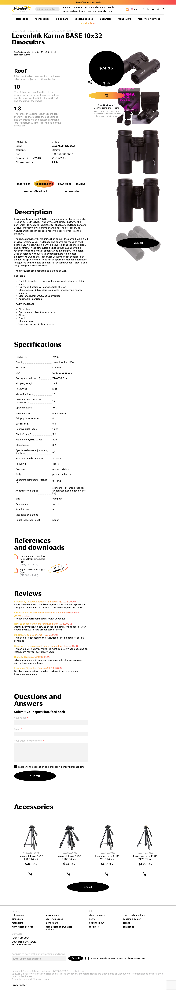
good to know (98, 7)
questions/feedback (35, 191)
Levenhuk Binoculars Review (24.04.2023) (38, 668)
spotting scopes (84, 18)
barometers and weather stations (59, 928)
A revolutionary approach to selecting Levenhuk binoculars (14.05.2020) (46, 614)
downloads (64, 183)
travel (55, 504)
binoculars (62, 18)
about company (97, 915)
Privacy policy (19, 985)
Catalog (23, 31)
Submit (76, 958)
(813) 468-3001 (20, 937)
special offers (104, 11)
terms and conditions (74, 11)
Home (15, 31)
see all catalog (88, 23)
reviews (81, 183)
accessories (72, 191)
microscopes (42, 18)
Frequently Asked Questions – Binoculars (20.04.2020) (45, 601)
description (23, 183)
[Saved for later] (148, 9)
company (77, 7)
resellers (91, 11)
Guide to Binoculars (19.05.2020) (32, 656)
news (87, 7)
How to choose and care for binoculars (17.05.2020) (43, 623)
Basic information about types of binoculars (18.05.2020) (46, 645)
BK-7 (54, 407)
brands (110, 7)
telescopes (22, 18)
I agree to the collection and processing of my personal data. (51, 766)
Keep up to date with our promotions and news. (39, 954)
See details (96, 2)
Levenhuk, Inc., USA (63, 145)
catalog (67, 7)
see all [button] (138, 243)
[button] (143, 9)
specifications (44, 183)
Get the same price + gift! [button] (106, 108)
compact (57, 498)
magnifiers (105, 18)
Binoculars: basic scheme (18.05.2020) (36, 634)
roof (54, 388)
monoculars (124, 18)
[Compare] (153, 9)
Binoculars (34, 31)
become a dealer (132, 919)
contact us (128, 927)
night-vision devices (149, 18)
